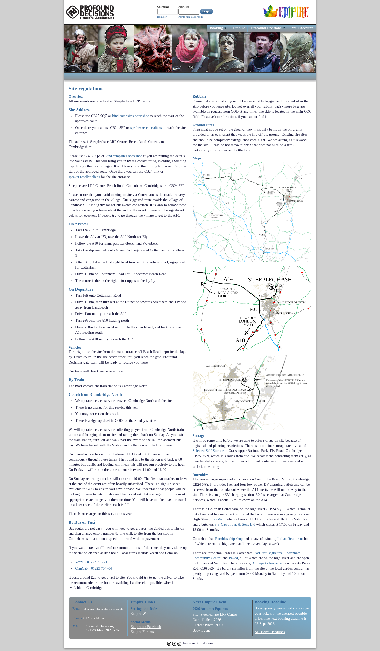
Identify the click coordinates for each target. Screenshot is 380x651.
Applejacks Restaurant (268, 563)
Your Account (302, 28)
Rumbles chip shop (229, 539)
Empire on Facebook (146, 627)
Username (163, 6)
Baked (233, 558)
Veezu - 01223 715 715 (92, 562)
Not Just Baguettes (268, 553)
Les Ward (218, 519)
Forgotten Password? (190, 16)
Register (162, 16)
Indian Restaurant (290, 539)
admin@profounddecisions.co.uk (103, 609)
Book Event (201, 630)
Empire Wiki (140, 613)
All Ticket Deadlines (270, 632)
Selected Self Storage (208, 451)
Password (183, 6)
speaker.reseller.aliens (146, 128)
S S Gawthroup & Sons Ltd (235, 524)
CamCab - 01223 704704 (93, 568)
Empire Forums (142, 631)
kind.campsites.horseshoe (130, 116)
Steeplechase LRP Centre (218, 614)
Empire (239, 28)
